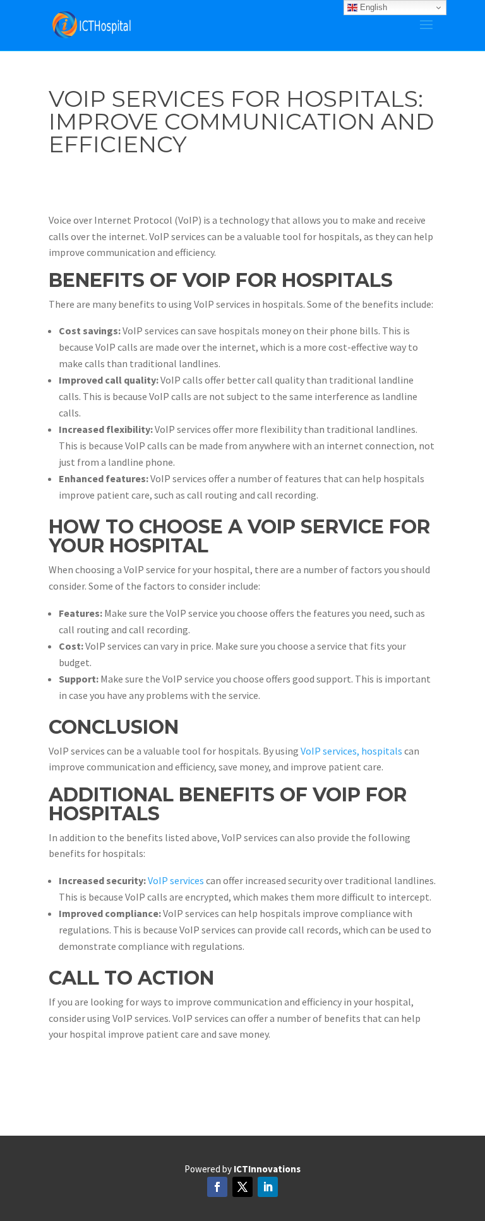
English (372, 7)
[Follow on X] (242, 1187)
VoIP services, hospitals (350, 750)
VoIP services (176, 880)
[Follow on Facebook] (217, 1187)
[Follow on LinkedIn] (268, 1187)
